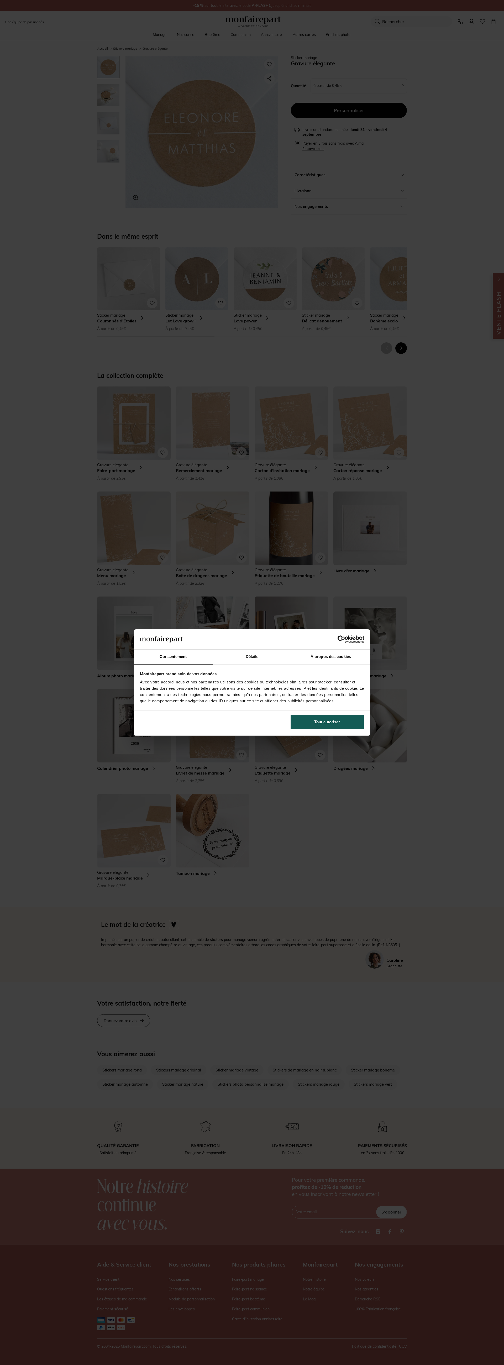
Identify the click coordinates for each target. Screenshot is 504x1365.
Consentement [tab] (173, 656)
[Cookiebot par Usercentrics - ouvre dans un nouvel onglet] (341, 639)
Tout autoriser (327, 722)
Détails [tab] (252, 656)
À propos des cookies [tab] (331, 656)
